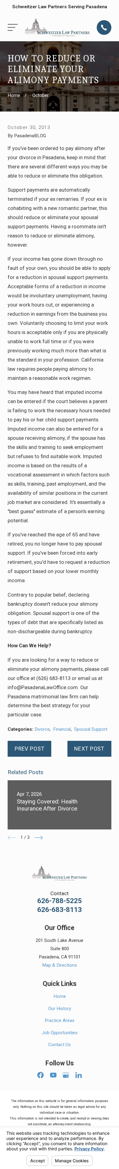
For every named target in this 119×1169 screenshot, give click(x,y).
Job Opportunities (60, 1032)
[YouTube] (53, 1075)
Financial (62, 729)
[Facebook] (40, 1075)
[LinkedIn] (78, 1075)
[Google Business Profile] (66, 1075)
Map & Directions (59, 965)
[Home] (57, 27)
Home (59, 996)
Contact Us (59, 1044)
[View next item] (38, 837)
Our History (59, 1008)
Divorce (42, 729)
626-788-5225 (59, 901)
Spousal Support (90, 729)
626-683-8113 (59, 910)
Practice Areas (59, 1020)
